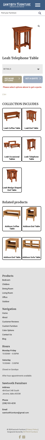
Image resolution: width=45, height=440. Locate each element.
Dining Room (7, 288)
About (4, 317)
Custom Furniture (9, 326)
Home (5, 313)
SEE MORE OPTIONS (9, 79)
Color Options (8, 330)
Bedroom (6, 280)
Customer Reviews (10, 321)
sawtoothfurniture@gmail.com (15, 412)
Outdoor (5, 301)
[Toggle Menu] (37, 5)
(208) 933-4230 (9, 403)
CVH (4, 94)
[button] (39, 26)
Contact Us (7, 334)
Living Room (7, 293)
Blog (4, 339)
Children (6, 284)
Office (4, 297)
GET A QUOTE (31, 78)
